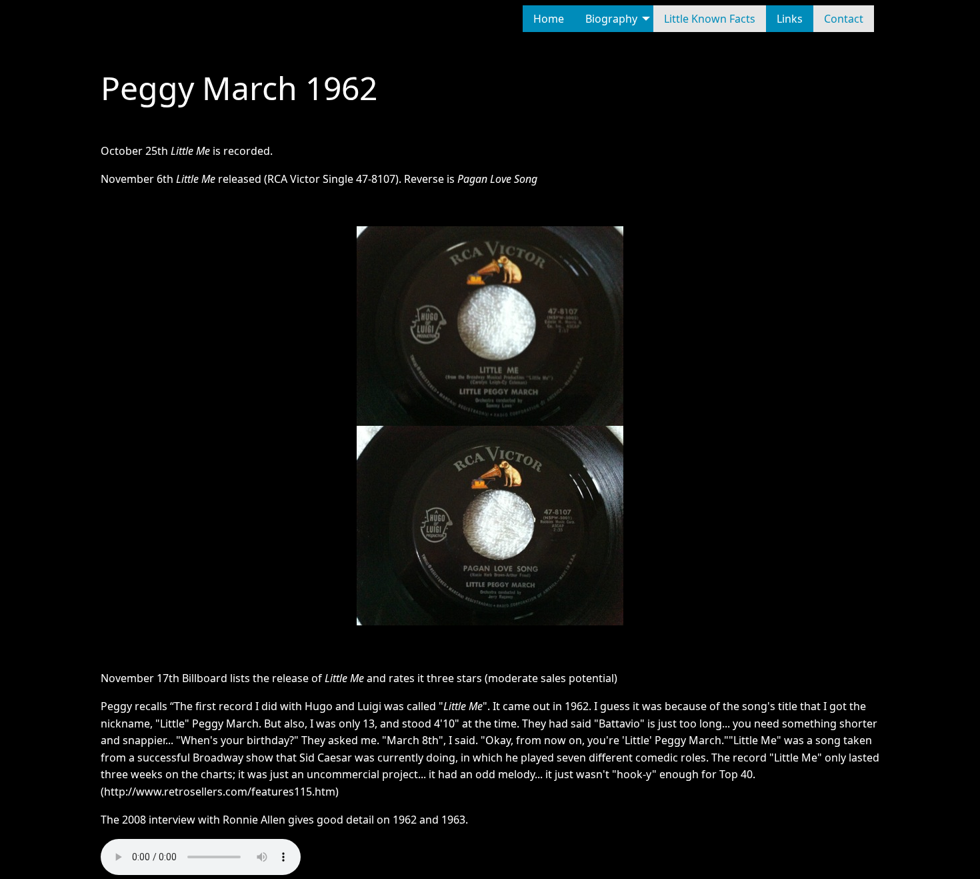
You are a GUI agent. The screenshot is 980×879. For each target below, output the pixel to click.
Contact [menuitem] (843, 18)
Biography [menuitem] (611, 18)
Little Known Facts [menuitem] (709, 18)
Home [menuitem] (548, 18)
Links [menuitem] (790, 18)
